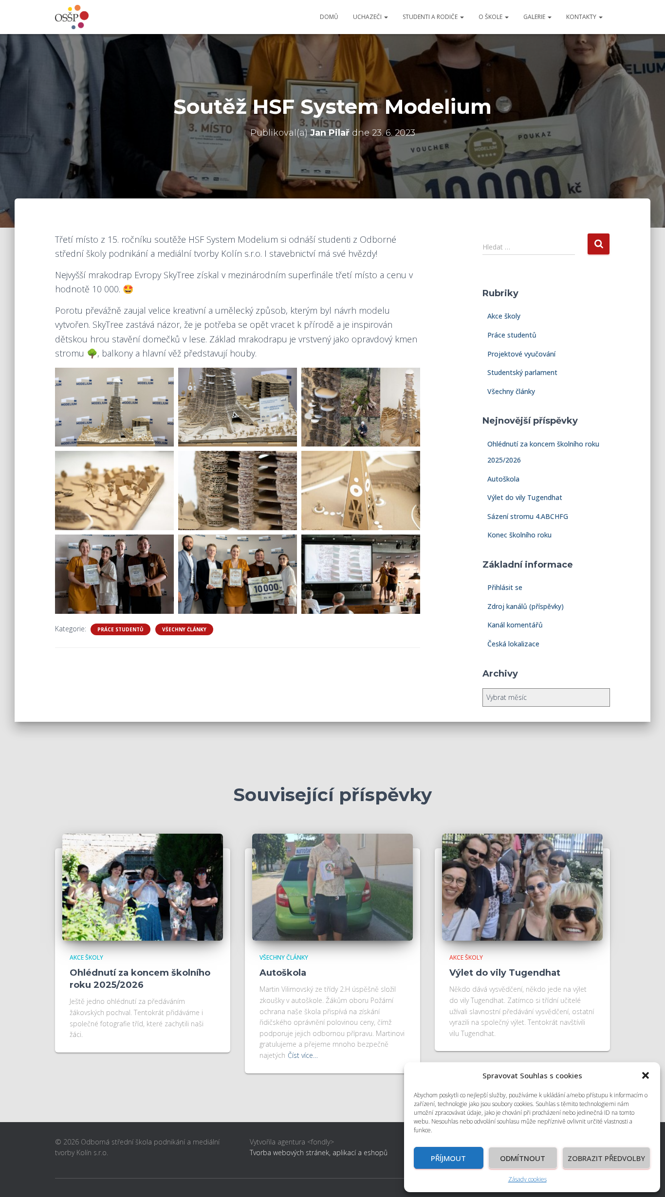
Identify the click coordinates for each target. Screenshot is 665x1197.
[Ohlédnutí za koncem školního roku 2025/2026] (142, 886)
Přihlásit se (504, 587)
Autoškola (503, 478)
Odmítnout (522, 1158)
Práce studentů (120, 629)
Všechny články (184, 629)
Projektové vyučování (521, 353)
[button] (645, 1075)
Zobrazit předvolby (606, 1158)
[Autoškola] (332, 886)
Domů (329, 17)
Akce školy (503, 316)
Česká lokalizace (513, 643)
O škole (491, 17)
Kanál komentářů (515, 624)
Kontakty (582, 17)
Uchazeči (368, 17)
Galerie (535, 17)
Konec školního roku (519, 534)
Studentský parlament (522, 372)
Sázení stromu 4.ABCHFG (527, 516)
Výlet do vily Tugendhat (524, 497)
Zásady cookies (527, 1179)
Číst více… (303, 1055)
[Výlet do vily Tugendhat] (522, 886)
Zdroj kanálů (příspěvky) (525, 606)
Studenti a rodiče (431, 17)
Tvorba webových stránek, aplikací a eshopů (319, 1152)
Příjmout (448, 1158)
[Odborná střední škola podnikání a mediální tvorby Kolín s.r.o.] (72, 17)
